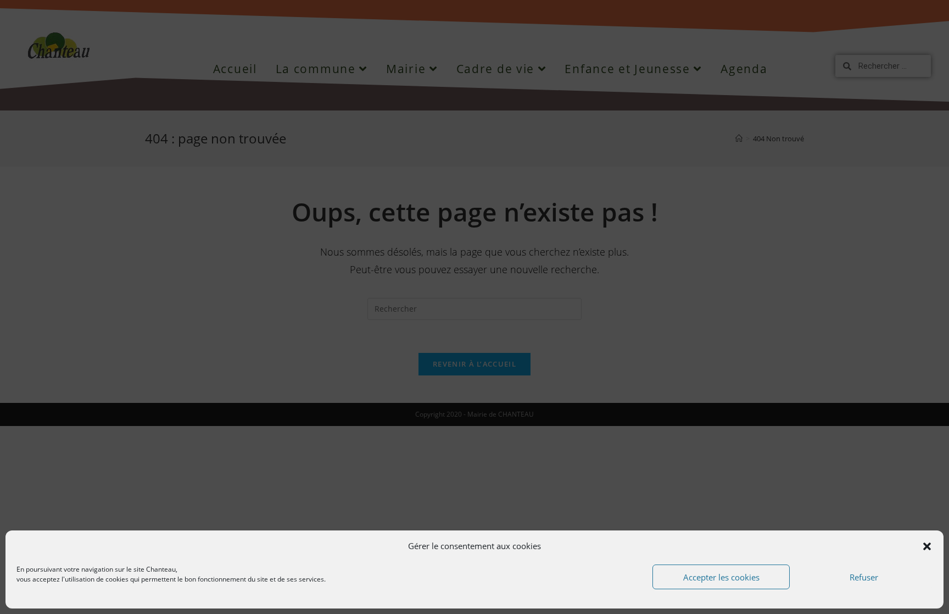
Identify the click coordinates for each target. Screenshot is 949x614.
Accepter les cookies (721, 577)
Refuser (864, 577)
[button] (927, 546)
